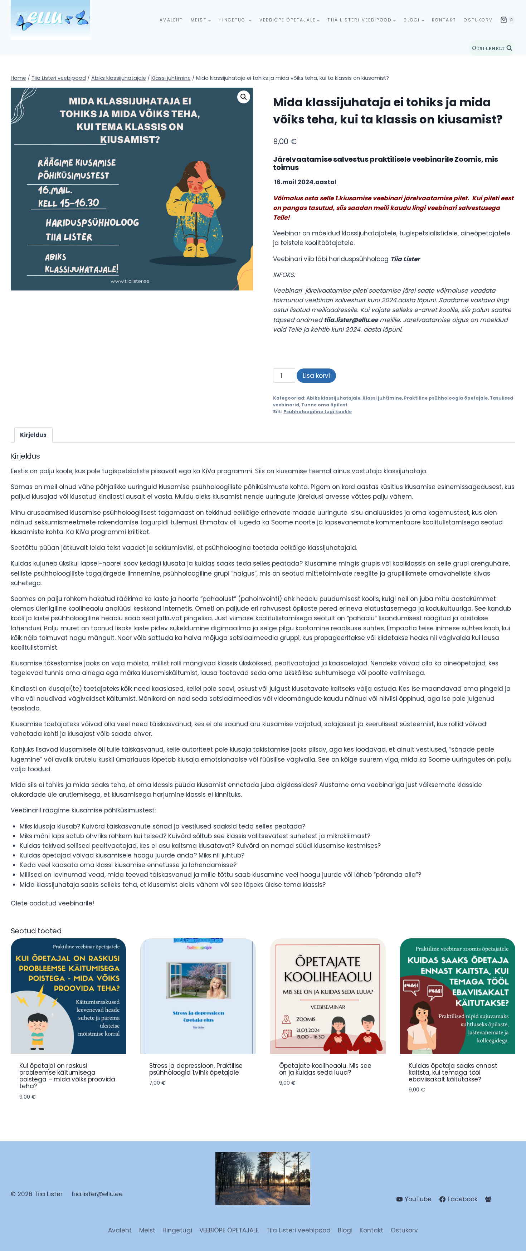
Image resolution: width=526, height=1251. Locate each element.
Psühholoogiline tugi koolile (317, 412)
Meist (147, 1230)
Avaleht (171, 20)
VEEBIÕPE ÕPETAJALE (229, 1230)
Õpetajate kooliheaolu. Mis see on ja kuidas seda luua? (325, 1069)
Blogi (345, 1230)
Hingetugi (177, 1230)
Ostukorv (478, 20)
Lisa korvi (316, 375)
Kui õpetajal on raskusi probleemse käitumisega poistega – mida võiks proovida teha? (67, 1076)
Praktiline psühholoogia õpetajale (446, 398)
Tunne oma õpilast (324, 405)
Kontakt (444, 20)
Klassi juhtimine (382, 398)
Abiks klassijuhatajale (333, 398)
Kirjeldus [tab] (33, 435)
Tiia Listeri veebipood (298, 1230)
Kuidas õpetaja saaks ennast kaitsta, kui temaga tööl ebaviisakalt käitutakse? (453, 1072)
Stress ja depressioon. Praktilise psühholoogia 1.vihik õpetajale (196, 1069)
